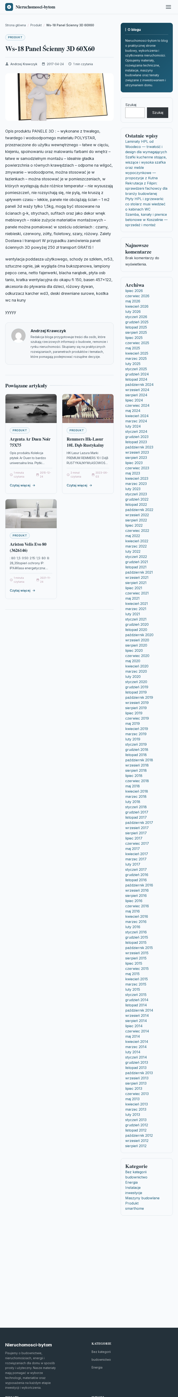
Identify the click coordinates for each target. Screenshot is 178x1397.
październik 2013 (139, 1073)
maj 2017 (132, 848)
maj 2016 (132, 911)
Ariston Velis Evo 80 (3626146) (28, 547)
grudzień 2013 (136, 1062)
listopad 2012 (136, 1130)
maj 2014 (132, 1036)
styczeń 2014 (136, 1057)
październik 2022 (139, 510)
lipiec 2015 (133, 963)
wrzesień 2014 (137, 1015)
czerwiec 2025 (137, 343)
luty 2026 (133, 311)
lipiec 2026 (134, 291)
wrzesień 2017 (137, 828)
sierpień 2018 (136, 770)
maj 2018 (132, 786)
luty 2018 (132, 802)
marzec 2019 (136, 734)
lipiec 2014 (134, 1026)
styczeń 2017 (136, 869)
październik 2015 (139, 948)
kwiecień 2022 (136, 541)
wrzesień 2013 (136, 1078)
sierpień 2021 (136, 583)
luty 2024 (133, 426)
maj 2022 (132, 536)
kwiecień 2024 (137, 416)
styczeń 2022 (136, 556)
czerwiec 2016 (137, 906)
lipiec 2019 (133, 713)
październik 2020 (139, 635)
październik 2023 (139, 447)
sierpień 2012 (136, 1146)
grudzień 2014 (136, 1000)
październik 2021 (139, 572)
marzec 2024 (136, 421)
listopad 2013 (136, 1067)
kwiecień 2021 (136, 603)
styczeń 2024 (136, 431)
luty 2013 (132, 1114)
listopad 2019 (136, 692)
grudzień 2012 (136, 1125)
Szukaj (130, 105)
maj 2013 (132, 1099)
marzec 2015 (135, 984)
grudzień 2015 (136, 937)
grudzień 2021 (136, 562)
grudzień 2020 (137, 624)
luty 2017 (132, 864)
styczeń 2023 (136, 494)
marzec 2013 (135, 1109)
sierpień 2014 (136, 1021)
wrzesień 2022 (137, 515)
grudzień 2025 (136, 322)
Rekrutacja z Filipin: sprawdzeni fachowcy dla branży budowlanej (146, 188)
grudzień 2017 (136, 812)
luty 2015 (132, 989)
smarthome (134, 1208)
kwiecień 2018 (136, 791)
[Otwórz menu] (168, 7)
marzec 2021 (135, 609)
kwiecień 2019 (136, 729)
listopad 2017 (136, 817)
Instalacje (133, 1187)
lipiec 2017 (133, 838)
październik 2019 (139, 697)
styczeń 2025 (136, 369)
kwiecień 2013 (136, 1104)
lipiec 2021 (133, 588)
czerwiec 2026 (137, 296)
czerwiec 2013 (137, 1094)
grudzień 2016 (136, 875)
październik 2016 (139, 885)
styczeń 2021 (136, 619)
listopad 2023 (136, 442)
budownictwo (136, 1177)
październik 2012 (139, 1135)
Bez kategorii (136, 1172)
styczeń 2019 (136, 744)
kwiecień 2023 (136, 478)
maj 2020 (132, 661)
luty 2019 (132, 739)
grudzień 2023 (136, 437)
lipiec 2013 (133, 1088)
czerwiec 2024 (137, 405)
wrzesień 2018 (137, 765)
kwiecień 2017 (136, 854)
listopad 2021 (136, 567)
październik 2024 (139, 384)
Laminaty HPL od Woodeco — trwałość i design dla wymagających (146, 146)
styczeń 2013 (136, 1120)
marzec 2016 (136, 921)
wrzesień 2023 (137, 452)
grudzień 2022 (136, 499)
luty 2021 (132, 614)
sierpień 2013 (136, 1083)
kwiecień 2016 (136, 916)
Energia (131, 1182)
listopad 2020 (136, 629)
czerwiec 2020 (137, 656)
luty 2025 (132, 364)
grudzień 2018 (136, 749)
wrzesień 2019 (137, 702)
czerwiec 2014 (137, 1031)
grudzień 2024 (137, 374)
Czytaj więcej (20, 485)
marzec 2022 (136, 546)
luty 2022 (132, 551)
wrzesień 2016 (137, 890)
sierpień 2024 (136, 395)
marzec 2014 (136, 1047)
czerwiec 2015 (137, 968)
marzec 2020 (136, 671)
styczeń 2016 (136, 932)
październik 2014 (139, 1010)
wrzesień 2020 (137, 640)
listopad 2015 (136, 942)
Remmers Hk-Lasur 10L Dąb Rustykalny (85, 442)
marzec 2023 (136, 483)
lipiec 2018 (133, 775)
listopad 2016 (136, 880)
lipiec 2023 (134, 463)
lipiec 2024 (134, 400)
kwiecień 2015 (136, 979)
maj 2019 (132, 723)
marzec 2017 (136, 859)
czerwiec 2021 (137, 593)
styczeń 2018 (136, 807)
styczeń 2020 (136, 682)
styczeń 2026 (136, 317)
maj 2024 (132, 410)
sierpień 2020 (136, 645)
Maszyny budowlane (142, 1198)
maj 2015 (132, 974)
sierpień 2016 (136, 895)
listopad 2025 (136, 327)
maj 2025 (132, 348)
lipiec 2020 (134, 650)
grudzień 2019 (136, 687)
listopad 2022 (136, 504)
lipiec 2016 (133, 901)
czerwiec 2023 (137, 468)
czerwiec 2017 (137, 843)
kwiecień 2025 (136, 353)
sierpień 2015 (136, 958)
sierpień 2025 (136, 332)
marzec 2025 (136, 358)
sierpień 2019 (136, 708)
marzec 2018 (136, 796)
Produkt (15, 37)
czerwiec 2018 (137, 781)
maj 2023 (132, 473)
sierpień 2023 (136, 457)
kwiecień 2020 (136, 666)
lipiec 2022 (134, 525)
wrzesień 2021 (136, 577)
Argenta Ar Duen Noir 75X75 (30, 442)
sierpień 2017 (136, 833)
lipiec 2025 (134, 337)
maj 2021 (132, 598)
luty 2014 (132, 1052)
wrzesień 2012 (136, 1140)
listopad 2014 (136, 1005)
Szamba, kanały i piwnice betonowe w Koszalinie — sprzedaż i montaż (146, 219)
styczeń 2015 (136, 994)
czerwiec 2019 (137, 718)
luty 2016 (132, 927)
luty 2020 (133, 676)
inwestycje (133, 1193)
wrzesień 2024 (137, 390)
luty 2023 (132, 489)
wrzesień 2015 (136, 953)
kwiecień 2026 (136, 306)
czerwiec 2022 (137, 530)
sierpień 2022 (136, 520)
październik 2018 (139, 760)
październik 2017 (139, 822)
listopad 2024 (136, 379)
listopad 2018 (136, 755)
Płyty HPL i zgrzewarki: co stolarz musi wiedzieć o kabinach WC (145, 204)
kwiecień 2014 (136, 1041)
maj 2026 (132, 301)
